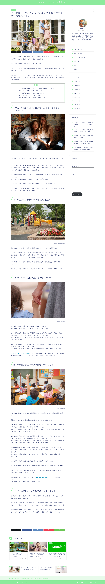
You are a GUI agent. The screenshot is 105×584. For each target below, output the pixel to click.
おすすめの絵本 (78, 53)
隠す (40, 85)
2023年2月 (77, 97)
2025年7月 (77, 89)
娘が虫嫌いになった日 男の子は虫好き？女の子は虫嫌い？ (83, 136)
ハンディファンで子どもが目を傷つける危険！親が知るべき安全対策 (83, 131)
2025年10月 (77, 81)
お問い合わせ (77, 194)
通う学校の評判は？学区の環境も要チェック (31, 95)
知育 (75, 65)
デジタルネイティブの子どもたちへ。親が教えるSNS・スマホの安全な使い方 (84, 124)
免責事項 (23, 582)
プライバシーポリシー (14, 582)
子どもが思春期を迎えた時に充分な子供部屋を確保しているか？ (37, 88)
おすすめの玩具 (78, 49)
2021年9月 (77, 105)
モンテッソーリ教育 (79, 57)
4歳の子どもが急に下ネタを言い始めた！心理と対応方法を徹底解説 (83, 148)
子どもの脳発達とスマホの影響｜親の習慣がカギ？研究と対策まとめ (83, 142)
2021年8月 (77, 108)
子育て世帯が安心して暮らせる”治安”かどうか (32, 93)
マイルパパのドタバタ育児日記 (52, 2)
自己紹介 (76, 69)
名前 (74, 158)
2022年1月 (77, 101)
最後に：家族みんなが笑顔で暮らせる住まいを (32, 97)
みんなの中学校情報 (41, 477)
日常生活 (76, 61)
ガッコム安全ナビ (26, 353)
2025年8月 (77, 85)
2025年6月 (77, 93)
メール (75, 166)
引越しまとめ (15, 353)
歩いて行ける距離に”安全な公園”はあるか (30, 90)
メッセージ (75, 174)
